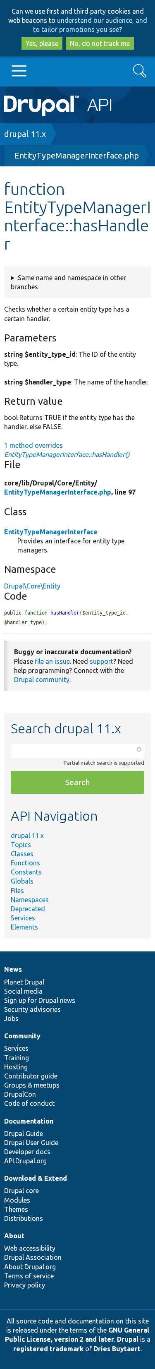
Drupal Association (33, 1257)
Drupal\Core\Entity (32, 586)
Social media (23, 991)
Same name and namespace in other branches (68, 282)
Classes (22, 853)
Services (23, 918)
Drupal (127, 1339)
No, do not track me (100, 43)
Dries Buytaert (117, 1348)
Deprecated (28, 909)
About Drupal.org (30, 1267)
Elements (24, 927)
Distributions (23, 1218)
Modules (17, 1200)
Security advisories (32, 1009)
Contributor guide (30, 1076)
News (13, 969)
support (101, 661)
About (14, 1235)
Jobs (11, 1018)
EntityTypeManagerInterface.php (76, 155)
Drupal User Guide (31, 1142)
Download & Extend (35, 1178)
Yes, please (42, 43)
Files (17, 890)
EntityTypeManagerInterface (51, 532)
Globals (22, 881)
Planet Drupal (24, 982)
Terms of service (29, 1276)
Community (22, 1036)
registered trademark (48, 1348)
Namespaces (30, 899)
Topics (21, 844)
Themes (16, 1209)
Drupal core (21, 1190)
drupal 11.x (25, 134)
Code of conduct (29, 1103)
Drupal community (41, 679)
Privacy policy (24, 1285)
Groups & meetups (32, 1085)
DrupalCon (20, 1094)
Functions (25, 863)
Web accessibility (29, 1248)
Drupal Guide (23, 1133)
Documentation (28, 1121)
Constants (26, 872)
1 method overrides (66, 450)
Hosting (16, 1067)
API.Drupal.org (25, 1161)
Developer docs (27, 1151)
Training (16, 1058)
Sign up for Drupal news (39, 1000)
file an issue (52, 661)
